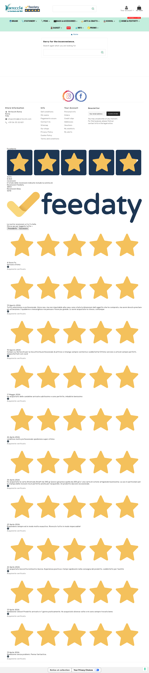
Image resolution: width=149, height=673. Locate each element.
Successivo (23, 229)
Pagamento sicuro (48, 119)
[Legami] (68, 27)
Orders (67, 115)
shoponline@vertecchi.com (19, 119)
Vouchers (68, 125)
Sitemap (44, 125)
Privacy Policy (47, 132)
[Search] (93, 8)
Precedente (12, 229)
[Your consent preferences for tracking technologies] (145, 669)
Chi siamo (45, 115)
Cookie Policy (46, 135)
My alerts (68, 132)
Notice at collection (60, 670)
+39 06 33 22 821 (16, 122)
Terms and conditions (50, 139)
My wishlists (69, 129)
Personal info (70, 112)
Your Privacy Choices (83, 670)
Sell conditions (47, 112)
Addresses (68, 122)
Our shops (45, 129)
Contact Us (46, 122)
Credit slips (69, 119)
